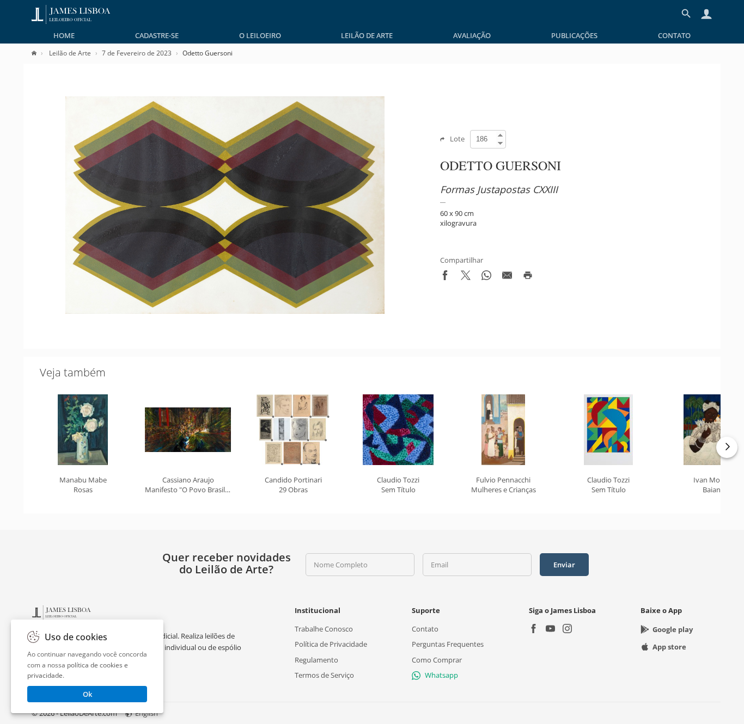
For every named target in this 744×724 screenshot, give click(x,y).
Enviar (564, 565)
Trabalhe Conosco (324, 629)
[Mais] (726, 447)
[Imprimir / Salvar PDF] (528, 277)
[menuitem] (64, 35)
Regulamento (316, 659)
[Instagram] (567, 629)
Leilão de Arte (367, 35)
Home (64, 35)
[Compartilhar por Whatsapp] (486, 277)
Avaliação (472, 35)
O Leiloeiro (260, 35)
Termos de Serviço (324, 675)
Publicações (574, 35)
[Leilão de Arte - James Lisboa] (71, 13)
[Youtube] (550, 629)
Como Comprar (437, 659)
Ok (87, 694)
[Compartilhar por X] (466, 277)
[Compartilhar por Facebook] (445, 277)
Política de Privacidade (331, 644)
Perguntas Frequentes (448, 644)
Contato (674, 35)
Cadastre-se (157, 35)
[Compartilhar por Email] (507, 277)
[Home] (39, 53)
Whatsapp (441, 675)
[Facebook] (533, 629)
